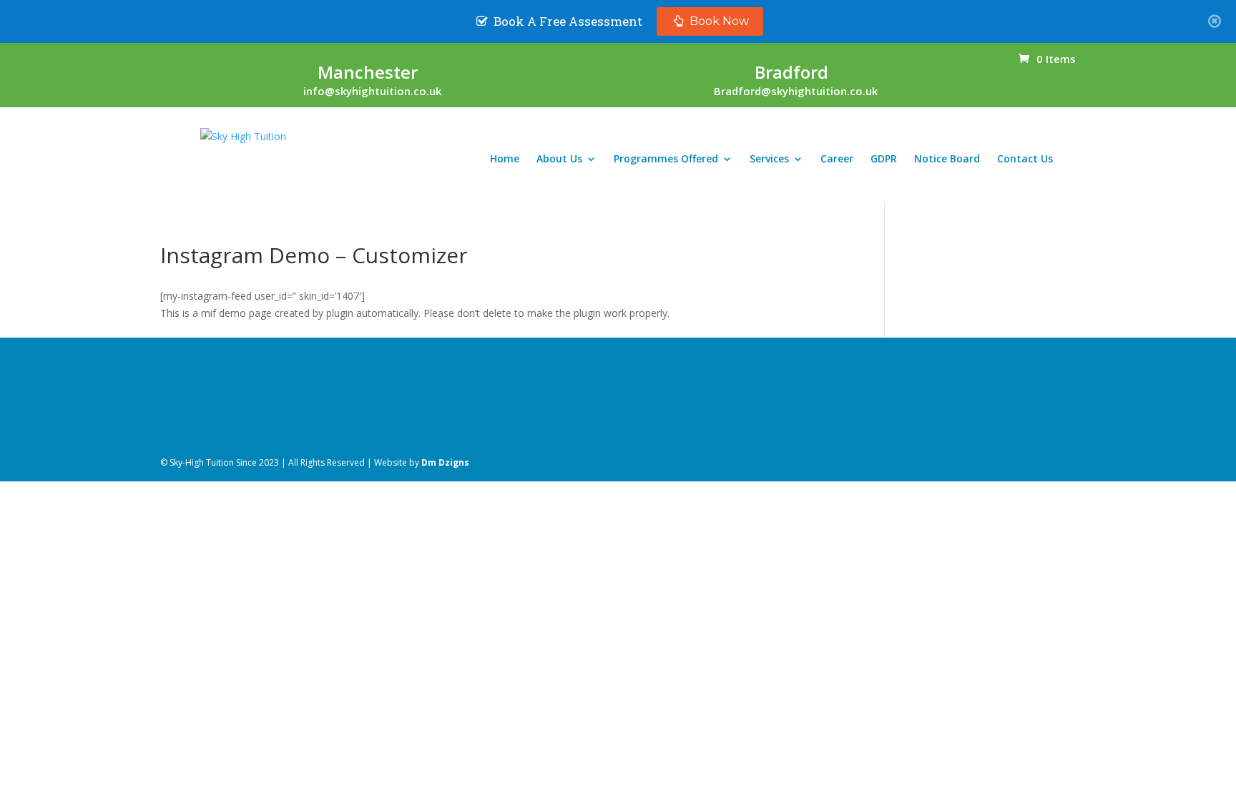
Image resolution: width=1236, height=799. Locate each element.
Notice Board (947, 159)
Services (769, 159)
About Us (559, 159)
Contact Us (1025, 159)
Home (504, 159)
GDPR (883, 159)
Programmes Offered (666, 159)
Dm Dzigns (445, 462)
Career (836, 159)
